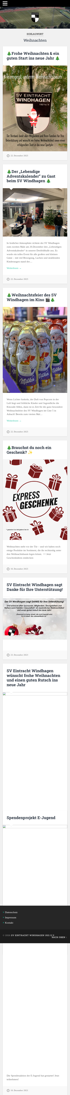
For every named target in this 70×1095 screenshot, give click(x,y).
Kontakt (9, 922)
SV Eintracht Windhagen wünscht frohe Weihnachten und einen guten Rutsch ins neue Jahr (33, 677)
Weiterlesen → (14, 268)
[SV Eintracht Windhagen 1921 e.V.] (35, 18)
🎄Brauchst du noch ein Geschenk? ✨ (29, 450)
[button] (5, 3)
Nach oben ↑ (59, 937)
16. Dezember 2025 (19, 569)
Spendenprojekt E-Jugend (31, 817)
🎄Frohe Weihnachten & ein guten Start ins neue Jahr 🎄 (33, 56)
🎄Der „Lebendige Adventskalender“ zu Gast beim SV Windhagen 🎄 (31, 176)
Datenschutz (11, 912)
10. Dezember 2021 (19, 1090)
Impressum (10, 917)
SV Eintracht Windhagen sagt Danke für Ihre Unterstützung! (35, 587)
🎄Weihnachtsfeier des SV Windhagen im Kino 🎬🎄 (32, 297)
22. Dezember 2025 (19, 156)
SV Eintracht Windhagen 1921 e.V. (33, 935)
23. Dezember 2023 (19, 655)
